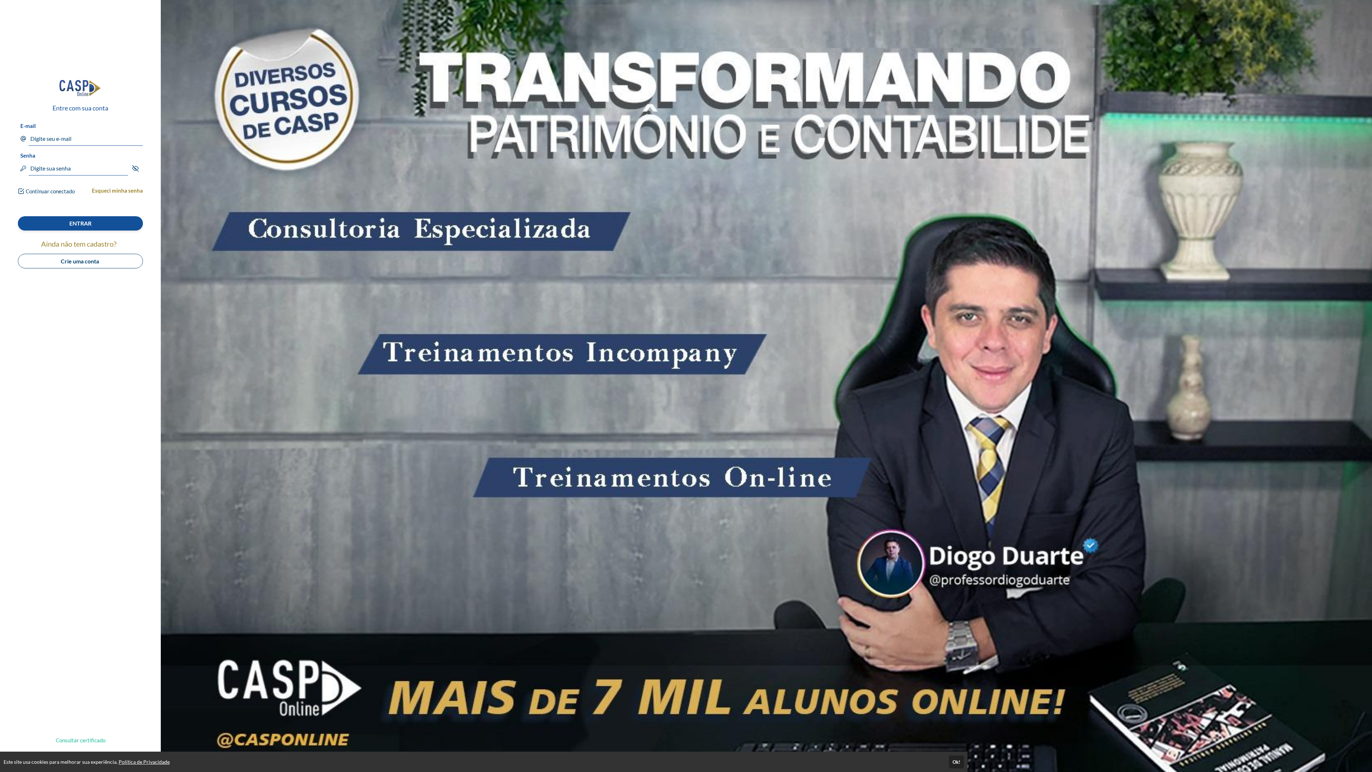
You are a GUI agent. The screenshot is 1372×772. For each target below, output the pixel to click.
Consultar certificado (80, 740)
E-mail (28, 126)
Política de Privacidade (144, 762)
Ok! (956, 762)
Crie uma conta (80, 261)
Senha (27, 155)
